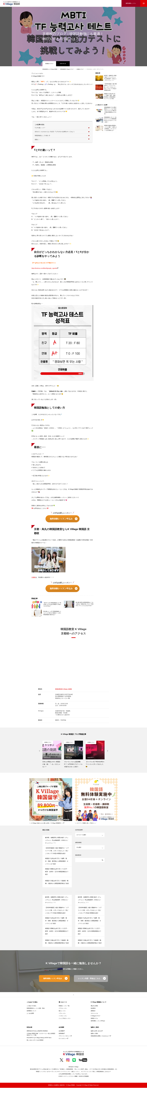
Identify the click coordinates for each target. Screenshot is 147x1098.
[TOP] (73, 994)
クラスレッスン (63, 1008)
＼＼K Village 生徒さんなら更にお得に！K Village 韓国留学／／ (46, 823)
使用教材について (31, 1011)
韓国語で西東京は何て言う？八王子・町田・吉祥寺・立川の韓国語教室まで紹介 (56, 871)
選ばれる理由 (94, 1006)
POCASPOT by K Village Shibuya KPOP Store (39, 1037)
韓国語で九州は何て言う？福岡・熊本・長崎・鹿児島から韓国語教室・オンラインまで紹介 (56, 861)
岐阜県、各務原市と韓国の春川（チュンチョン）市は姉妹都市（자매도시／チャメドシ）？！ (56, 840)
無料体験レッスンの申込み (98, 1021)
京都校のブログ (49, 63)
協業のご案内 (94, 1033)
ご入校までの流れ (31, 1006)
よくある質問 (30, 1013)
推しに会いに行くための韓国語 (35, 1040)
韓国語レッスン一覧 (64, 1006)
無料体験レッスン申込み (52, 978)
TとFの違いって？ (40, 128)
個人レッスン (62, 1011)
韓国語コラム (94, 1018)
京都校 (33, 577)
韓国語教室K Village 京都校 (63, 689)
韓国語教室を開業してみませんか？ (100, 1036)
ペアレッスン (62, 1013)
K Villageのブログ (95, 1016)
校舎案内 (93, 1008)
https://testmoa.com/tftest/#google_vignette (44, 268)
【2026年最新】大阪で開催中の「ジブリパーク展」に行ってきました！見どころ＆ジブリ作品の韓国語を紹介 (57, 850)
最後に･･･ (38, 139)
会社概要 (61, 1031)
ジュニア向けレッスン (65, 1018)
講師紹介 (93, 1011)
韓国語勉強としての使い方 (42, 135)
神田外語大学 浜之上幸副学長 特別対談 (37, 1031)
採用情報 (61, 1033)
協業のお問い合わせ (96, 1031)
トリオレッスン (63, 1016)
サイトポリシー (63, 1038)
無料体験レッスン (131, 3)
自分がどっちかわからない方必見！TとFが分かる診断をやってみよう (55, 131)
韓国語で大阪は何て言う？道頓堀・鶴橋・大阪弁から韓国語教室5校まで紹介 (57, 882)
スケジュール (94, 1013)
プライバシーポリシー (65, 1036)
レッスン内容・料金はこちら (89, 978)
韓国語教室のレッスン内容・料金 (36, 1008)
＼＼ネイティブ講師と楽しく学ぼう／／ (85, 823)
